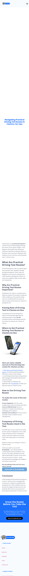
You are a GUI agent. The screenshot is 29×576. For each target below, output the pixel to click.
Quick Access (7, 543)
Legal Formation (8, 571)
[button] (27, 4)
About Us (4, 552)
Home (3, 548)
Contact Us (5, 565)
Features (4, 556)
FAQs (3, 560)
